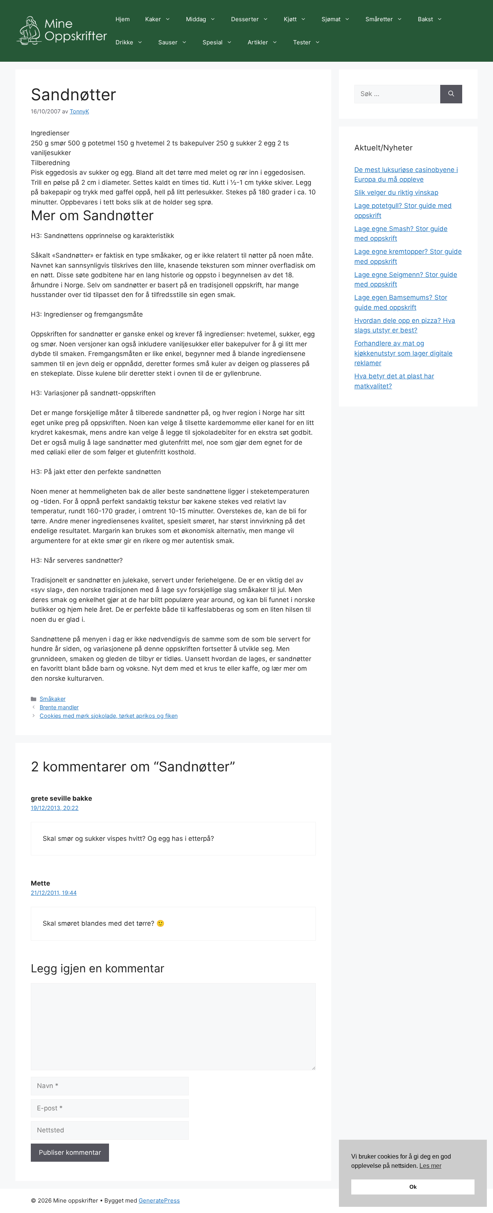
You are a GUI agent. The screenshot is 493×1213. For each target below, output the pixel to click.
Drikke (124, 42)
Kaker (153, 19)
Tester (302, 42)
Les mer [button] (430, 1165)
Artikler (258, 42)
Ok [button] (413, 1187)
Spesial (213, 42)
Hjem (123, 19)
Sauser (168, 42)
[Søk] (451, 94)
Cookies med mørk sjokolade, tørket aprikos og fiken (109, 715)
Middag (196, 19)
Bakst (425, 19)
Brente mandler (59, 707)
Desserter (245, 19)
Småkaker (52, 698)
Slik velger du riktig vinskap (396, 192)
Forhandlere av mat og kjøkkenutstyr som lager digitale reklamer (403, 353)
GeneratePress (159, 1200)
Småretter (379, 19)
